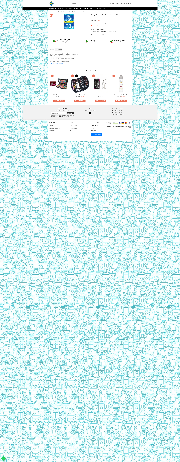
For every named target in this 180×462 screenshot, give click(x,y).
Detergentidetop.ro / (54, 11)
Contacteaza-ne (97, 134)
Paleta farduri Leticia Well (59, 94)
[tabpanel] (69, 21)
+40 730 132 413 (118, 110)
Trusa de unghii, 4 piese (100, 94)
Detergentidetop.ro (101, 8)
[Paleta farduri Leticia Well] (59, 83)
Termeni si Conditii (53, 127)
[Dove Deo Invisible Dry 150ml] (121, 83)
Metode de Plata (73, 125)
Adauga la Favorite (96, 34)
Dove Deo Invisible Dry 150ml (121, 94)
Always (92, 17)
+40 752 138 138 (118, 112)
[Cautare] (94, 3)
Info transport (77, 8)
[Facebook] (90, 113)
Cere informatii (107, 34)
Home (61, 8)
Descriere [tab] (52, 49)
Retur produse (73, 127)
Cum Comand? (68, 8)
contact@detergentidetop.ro (118, 114)
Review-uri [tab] (59, 49)
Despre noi (85, 8)
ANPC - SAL (72, 132)
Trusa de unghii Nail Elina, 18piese (80, 94)
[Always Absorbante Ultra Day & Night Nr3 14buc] (69, 21)
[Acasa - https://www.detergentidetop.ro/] (56, 3)
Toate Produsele (53, 8)
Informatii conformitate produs (56, 63)
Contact (92, 8)
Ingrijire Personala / (64, 11)
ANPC (71, 130)
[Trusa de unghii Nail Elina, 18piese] (79, 83)
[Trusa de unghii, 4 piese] (100, 83)
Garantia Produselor (74, 128)
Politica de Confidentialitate (64, 116)
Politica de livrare (52, 130)
